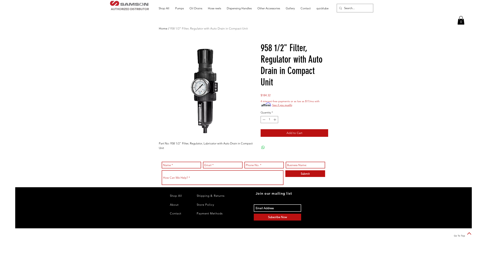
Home (163, 28)
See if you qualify (282, 105)
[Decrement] (263, 119)
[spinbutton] (269, 119)
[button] (179, 8)
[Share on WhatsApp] (263, 147)
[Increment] (275, 119)
